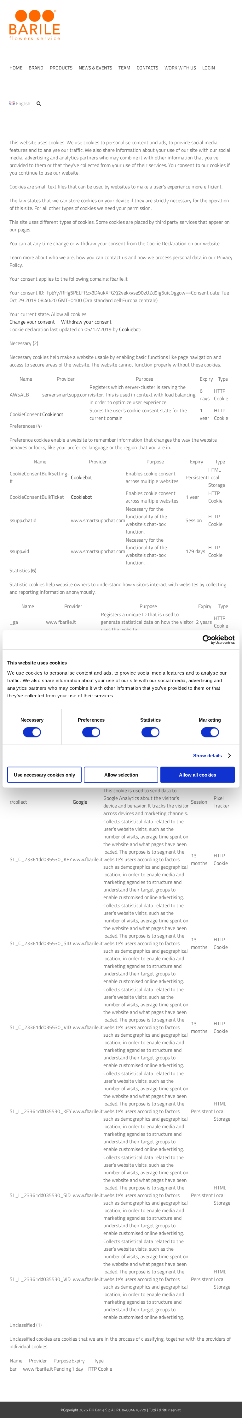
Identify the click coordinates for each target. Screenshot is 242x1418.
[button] (39, 103)
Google (80, 802)
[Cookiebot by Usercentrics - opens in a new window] (207, 640)
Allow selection (121, 774)
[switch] (91, 732)
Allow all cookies (197, 774)
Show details (207, 755)
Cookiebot (129, 329)
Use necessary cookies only (44, 774)
